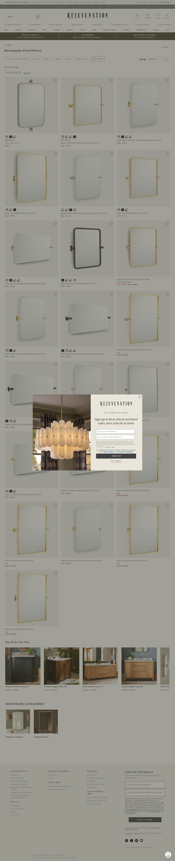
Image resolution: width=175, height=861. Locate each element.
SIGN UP (116, 456)
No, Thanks (116, 461)
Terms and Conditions (125, 451)
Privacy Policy (109, 451)
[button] (168, 854)
